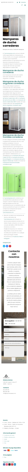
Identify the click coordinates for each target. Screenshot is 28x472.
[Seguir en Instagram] (7, 464)
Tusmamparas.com (9, 53)
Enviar (20, 359)
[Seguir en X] (9, 464)
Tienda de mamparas (18, 49)
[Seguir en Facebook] (4, 464)
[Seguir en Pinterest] (12, 464)
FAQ (5, 443)
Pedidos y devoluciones (9, 437)
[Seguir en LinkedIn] (15, 464)
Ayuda (5, 439)
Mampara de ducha (8, 49)
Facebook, (16, 236)
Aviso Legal (6, 441)
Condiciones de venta (9, 435)
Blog (5, 457)
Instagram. (7, 238)
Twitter (20, 236)
